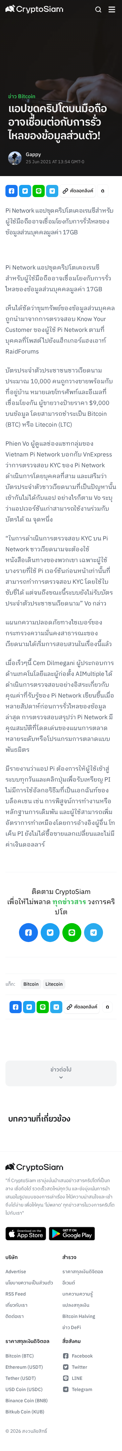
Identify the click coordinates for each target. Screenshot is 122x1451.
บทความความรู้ (77, 1294)
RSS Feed (15, 1294)
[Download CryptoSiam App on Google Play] (72, 1233)
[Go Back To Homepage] (34, 9)
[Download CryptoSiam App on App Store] (25, 1233)
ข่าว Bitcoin (21, 96)
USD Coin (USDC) (24, 1389)
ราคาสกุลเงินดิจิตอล (82, 1271)
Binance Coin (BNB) (26, 1400)
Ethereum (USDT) (24, 1367)
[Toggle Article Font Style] (102, 190)
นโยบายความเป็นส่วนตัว (29, 1282)
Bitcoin (31, 984)
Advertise (15, 1271)
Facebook (82, 1356)
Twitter (79, 1367)
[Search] (98, 9)
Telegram (82, 1389)
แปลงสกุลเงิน (75, 1305)
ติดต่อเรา (14, 1316)
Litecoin (54, 984)
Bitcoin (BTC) (19, 1356)
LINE (77, 1378)
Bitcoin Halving (78, 1316)
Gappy (33, 155)
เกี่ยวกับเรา (16, 1305)
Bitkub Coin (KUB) (24, 1411)
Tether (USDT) (20, 1378)
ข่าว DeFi (71, 1327)
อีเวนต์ (68, 1282)
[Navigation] (112, 9)
